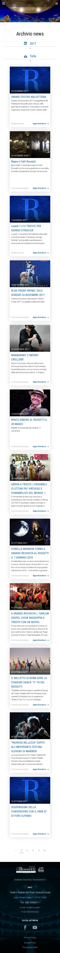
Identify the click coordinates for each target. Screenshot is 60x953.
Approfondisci (39, 123)
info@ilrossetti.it (33, 907)
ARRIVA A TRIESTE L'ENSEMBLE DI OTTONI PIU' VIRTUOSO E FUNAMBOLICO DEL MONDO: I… (29, 489)
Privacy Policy (30, 937)
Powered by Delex (30, 947)
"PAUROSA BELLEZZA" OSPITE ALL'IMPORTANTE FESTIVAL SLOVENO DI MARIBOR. (28, 747)
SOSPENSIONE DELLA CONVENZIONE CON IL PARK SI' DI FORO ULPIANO (29, 811)
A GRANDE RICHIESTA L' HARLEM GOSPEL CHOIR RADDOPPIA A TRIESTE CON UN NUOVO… (30, 618)
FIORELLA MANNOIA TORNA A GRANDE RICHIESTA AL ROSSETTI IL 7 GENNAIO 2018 (30, 553)
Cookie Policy (30, 943)
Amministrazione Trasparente (30, 880)
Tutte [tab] (32, 56)
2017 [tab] (32, 43)
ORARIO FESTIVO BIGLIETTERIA (28, 97)
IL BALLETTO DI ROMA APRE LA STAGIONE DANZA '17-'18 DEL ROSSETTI (29, 682)
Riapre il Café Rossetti (23, 161)
